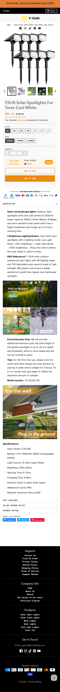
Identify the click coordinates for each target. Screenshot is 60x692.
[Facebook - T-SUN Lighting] (20, 28)
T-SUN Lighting (34, 682)
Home (9, 25)
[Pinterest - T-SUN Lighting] (35, 28)
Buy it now (30, 178)
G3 (21, 131)
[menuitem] (11, 91)
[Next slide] (55, 91)
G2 (14, 131)
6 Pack (20, 141)
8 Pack (10, 141)
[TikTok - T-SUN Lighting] (30, 28)
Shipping (22, 120)
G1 (8, 131)
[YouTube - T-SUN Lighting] (39, 28)
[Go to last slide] (5, 91)
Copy (49, 162)
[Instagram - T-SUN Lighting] (25, 28)
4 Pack (31, 141)
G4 (28, 131)
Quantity (9, 149)
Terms (29, 164)
